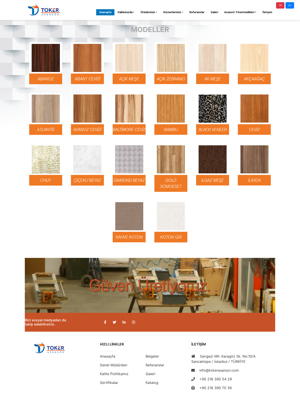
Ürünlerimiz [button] (148, 12)
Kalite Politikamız (114, 374)
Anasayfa (106, 12)
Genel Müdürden (113, 365)
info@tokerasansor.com (218, 370)
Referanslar (196, 12)
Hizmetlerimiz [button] (172, 12)
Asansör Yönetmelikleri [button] (239, 12)
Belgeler (152, 356)
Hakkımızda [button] (124, 12)
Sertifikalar (109, 382)
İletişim (267, 12)
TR (280, 5)
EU (289, 5)
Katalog (152, 382)
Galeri (214, 12)
